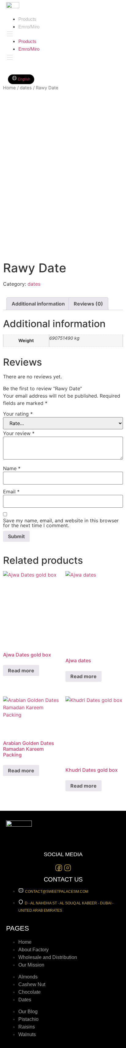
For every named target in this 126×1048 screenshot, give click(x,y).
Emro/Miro (28, 26)
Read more (21, 670)
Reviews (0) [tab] (88, 304)
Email (11, 491)
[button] (54, 34)
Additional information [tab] (38, 304)
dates (26, 88)
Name (11, 468)
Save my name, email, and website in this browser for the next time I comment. (61, 523)
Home (9, 88)
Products (27, 19)
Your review (19, 433)
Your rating (18, 413)
